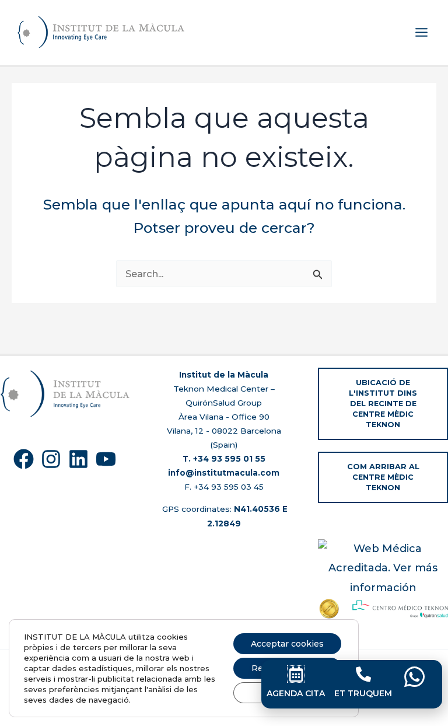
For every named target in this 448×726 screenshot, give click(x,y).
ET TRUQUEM (363, 693)
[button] (383, 404)
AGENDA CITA (296, 693)
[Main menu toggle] (421, 33)
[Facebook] (23, 459)
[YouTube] (106, 459)
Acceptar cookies (287, 643)
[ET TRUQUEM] (363, 674)
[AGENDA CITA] (295, 674)
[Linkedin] (78, 459)
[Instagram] (51, 459)
